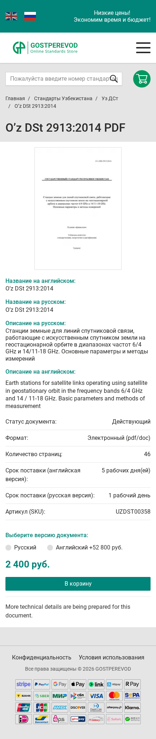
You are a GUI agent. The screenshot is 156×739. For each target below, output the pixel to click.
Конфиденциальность (41, 657)
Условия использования (111, 657)
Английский (89, 547)
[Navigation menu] (143, 47)
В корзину (78, 583)
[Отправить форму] (114, 79)
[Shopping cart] (142, 79)
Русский (25, 547)
